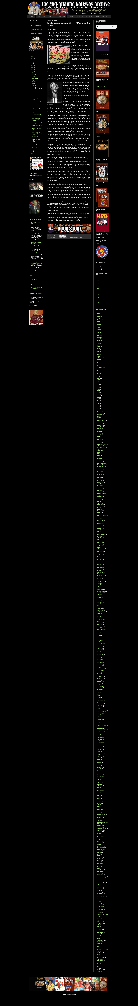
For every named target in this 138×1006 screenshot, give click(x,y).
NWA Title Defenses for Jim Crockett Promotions (36, 288)
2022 (32, 63)
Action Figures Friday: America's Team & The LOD (37, 133)
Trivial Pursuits (100, 918)
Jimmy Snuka (99, 660)
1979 (98, 289)
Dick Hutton (99, 553)
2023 (32, 62)
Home (32, 16)
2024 (32, 60)
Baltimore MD (99, 316)
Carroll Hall (99, 499)
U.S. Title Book (100, 929)
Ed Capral (99, 570)
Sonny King (99, 850)
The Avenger (99, 890)
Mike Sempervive (100, 742)
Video (98, 938)
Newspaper (99, 762)
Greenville (99, 330)
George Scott (99, 602)
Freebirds (99, 594)
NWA (98, 770)
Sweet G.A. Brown (100, 877)
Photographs (99, 792)
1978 (98, 288)
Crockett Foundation (101, 534)
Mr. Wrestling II (100, 756)
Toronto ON (99, 364)
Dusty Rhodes (100, 567)
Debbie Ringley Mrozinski (102, 548)
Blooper (98, 468)
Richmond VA (99, 354)
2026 (32, 56)
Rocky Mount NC (100, 357)
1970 (98, 376)
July (33, 81)
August (33, 80)
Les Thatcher (99, 689)
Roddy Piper (99, 831)
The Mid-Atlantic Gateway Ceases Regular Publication (36, 33)
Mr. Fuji (98, 754)
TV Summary (99, 923)
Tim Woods (99, 901)
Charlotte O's (99, 512)
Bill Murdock (99, 458)
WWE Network (100, 969)
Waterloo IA (99, 943)
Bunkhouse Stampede (101, 493)
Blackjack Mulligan (101, 463)
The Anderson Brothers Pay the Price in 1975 (37, 104)
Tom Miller (99, 903)
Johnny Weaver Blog (35, 281)
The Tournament (100, 893)
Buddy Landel (99, 490)
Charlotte (98, 321)
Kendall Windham (100, 676)
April (33, 87)
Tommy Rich (99, 904)
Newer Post (50, 242)
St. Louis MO (99, 362)
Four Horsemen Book (101, 591)
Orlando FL (99, 349)
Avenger (98, 441)
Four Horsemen (100, 589)
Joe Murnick (99, 664)
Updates (98, 933)
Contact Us (70, 16)
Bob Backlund (100, 471)
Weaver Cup (99, 948)
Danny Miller (99, 541)
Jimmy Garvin (100, 659)
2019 (32, 69)
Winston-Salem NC (101, 367)
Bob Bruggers (99, 472)
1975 (98, 283)
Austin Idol (99, 439)
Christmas (99, 517)
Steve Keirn (99, 863)
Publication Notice (79, 16)
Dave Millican (99, 544)
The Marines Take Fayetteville (35, 137)
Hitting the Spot (100, 626)
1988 (98, 304)
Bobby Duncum (100, 476)
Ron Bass (99, 833)
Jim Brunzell (99, 649)
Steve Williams (100, 866)
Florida (98, 588)
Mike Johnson (100, 736)
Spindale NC (99, 855)
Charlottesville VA (100, 514)
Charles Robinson (100, 504)
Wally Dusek (99, 941)
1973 (98, 280)
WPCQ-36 (99, 961)
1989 (98, 305)
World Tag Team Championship (100, 960)
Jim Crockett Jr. (100, 653)
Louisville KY (99, 343)
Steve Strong (99, 865)
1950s (98, 264)
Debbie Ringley (100, 547)
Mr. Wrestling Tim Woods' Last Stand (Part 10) (36, 243)
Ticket (98, 898)
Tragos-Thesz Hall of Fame (102, 914)
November (34, 74)
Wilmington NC (100, 365)
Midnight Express (100, 732)
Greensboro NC (65, 237)
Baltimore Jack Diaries (101, 444)
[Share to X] (63, 236)
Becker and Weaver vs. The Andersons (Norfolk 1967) (37, 140)
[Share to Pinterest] (65, 236)
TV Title (98, 924)
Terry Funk (99, 884)
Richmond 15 (99, 353)
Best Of (98, 452)
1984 (98, 297)
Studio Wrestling (61, 16)
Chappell (60, 237)
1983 (98, 296)
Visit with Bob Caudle (36, 112)
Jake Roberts (99, 641)
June (33, 83)
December (34, 72)
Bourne (98, 483)
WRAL (98, 963)
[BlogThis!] (61, 236)
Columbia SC (99, 324)
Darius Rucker (100, 542)
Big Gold (98, 455)
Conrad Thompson (100, 529)
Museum (98, 757)
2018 (32, 71)
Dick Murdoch (99, 554)
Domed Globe (52, 16)
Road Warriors (100, 825)
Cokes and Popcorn (101, 526)
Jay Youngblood (100, 645)
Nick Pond (99, 765)
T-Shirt (98, 879)
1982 (98, 294)
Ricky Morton (99, 817)
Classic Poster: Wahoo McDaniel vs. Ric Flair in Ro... (37, 129)
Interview (98, 630)
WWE (98, 968)
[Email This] (60, 236)
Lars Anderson (100, 687)
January (34, 147)
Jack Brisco (99, 637)
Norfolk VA (99, 348)
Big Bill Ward (99, 453)
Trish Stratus (99, 916)
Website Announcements (102, 949)
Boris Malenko (100, 482)
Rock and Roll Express (101, 828)
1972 (98, 278)
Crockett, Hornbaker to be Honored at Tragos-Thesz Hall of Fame (37, 26)
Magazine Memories (101, 705)
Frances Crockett (100, 592)
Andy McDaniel (100, 423)
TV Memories (99, 921)
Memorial (99, 721)
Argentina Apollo (100, 428)
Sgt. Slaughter (100, 846)
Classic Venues (100, 523)
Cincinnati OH (99, 518)
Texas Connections (101, 885)
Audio (98, 436)
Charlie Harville (100, 507)
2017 (32, 150)
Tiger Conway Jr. (100, 899)
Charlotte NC (99, 322)
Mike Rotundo (99, 740)
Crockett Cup (99, 533)
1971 (98, 277)
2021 (32, 65)
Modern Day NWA (100, 749)
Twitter (98, 926)
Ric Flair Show (100, 809)
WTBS (98, 966)
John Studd (99, 667)
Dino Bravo (99, 557)
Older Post (88, 242)
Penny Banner (100, 789)
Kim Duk (98, 680)
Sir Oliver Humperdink (101, 847)
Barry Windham (100, 449)
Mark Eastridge (100, 713)
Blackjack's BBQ (100, 466)
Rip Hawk (99, 823)
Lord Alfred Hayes (100, 695)
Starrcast (99, 861)
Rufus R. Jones (100, 836)
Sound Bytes (99, 852)
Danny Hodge (99, 539)
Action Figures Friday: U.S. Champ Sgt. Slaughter (36, 98)
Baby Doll (99, 442)
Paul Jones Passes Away (37, 106)
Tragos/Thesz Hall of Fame (100, 16)
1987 (98, 302)
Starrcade (99, 860)
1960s (98, 266)
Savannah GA (100, 359)
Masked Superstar (100, 714)
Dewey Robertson (100, 551)
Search (45, 16)
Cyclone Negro (100, 537)
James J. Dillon (100, 643)
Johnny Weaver (100, 670)
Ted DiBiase (99, 880)
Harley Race (99, 622)
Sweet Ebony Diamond (101, 876)
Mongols (98, 751)
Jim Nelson (99, 656)
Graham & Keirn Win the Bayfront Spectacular (37, 126)
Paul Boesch (99, 779)
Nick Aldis (99, 764)
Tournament (99, 912)
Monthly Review (100, 753)
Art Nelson (99, 431)
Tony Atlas (99, 907)
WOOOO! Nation (100, 957)
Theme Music (99, 895)
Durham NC (99, 565)
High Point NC (100, 335)
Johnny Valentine (100, 668)
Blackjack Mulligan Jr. (101, 464)
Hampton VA (99, 334)
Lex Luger (99, 691)
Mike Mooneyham (100, 737)
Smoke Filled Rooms (101, 849)
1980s (98, 269)
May (33, 85)
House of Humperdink (101, 629)
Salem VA (99, 838)
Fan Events (99, 578)
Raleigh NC (99, 351)
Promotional (99, 800)
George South (99, 603)
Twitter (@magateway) (101, 86)
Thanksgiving (99, 887)
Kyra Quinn (99, 684)
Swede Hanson (100, 874)
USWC (98, 935)
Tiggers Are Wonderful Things (37, 252)
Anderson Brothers (101, 420)
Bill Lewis (99, 457)
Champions (99, 501)
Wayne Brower (100, 944)
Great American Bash (101, 611)
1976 (98, 285)
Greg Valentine (72, 237)
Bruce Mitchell (100, 487)
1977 (57, 237)
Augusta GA (99, 315)
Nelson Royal (99, 760)
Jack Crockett (100, 638)
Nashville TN (99, 346)
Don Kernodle (99, 561)
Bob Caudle (99, 474)
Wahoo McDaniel (78, 237)
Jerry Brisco (99, 648)
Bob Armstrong (100, 469)
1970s (54, 237)
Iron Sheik (99, 632)
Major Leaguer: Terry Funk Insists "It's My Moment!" (37, 94)
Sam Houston (99, 839)
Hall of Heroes (88, 16)
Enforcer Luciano (100, 575)
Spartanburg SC (100, 360)
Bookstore (39, 16)
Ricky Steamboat (100, 819)
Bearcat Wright (100, 450)
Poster (98, 795)
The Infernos (99, 892)
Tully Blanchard (100, 920)
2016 (32, 151)
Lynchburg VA (100, 345)
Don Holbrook (99, 559)
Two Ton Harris (100, 928)
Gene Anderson (100, 596)
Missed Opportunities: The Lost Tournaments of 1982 (37, 90)
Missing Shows (100, 746)
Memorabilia (99, 719)
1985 (98, 299)
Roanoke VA (99, 356)
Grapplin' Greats (100, 610)
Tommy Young (100, 906)
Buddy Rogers (100, 491)
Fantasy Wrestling (100, 581)
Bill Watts (99, 460)
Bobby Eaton (99, 477)
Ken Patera (99, 675)
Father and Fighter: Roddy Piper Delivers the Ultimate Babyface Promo (36, 263)
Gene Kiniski (99, 597)
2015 (32, 153)
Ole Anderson (99, 774)
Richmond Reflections (101, 814)
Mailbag (98, 708)
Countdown (99, 531)
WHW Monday (100, 952)
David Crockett (100, 545)
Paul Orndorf (99, 784)
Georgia (98, 605)
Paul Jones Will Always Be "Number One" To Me (37, 101)
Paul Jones (99, 782)
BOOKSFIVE (99, 480)
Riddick (98, 820)
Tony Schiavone (100, 909)
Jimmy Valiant (100, 662)
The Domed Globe (34, 278)
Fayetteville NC (100, 326)
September (34, 78)
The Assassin (99, 888)
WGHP (98, 951)
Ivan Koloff (99, 634)
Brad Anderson (100, 485)
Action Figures (100, 413)
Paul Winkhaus (100, 785)
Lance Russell (100, 686)
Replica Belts (99, 804)
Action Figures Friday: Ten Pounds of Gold (37, 123)
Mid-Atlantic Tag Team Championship (101, 727)
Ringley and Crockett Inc (102, 822)
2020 (32, 67)
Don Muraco (99, 562)
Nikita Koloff (99, 767)
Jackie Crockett (100, 640)
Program (98, 798)
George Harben (100, 600)
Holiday (98, 627)
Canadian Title (100, 496)
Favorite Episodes (100, 583)
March (33, 144)
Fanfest (98, 580)
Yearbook (99, 971)
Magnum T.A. (99, 706)
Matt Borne (99, 716)
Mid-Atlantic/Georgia (101, 731)
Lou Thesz (99, 697)
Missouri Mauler (100, 748)
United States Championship (100, 932)
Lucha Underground (101, 700)
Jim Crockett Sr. (100, 654)
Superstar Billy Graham (101, 873)
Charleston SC (100, 319)
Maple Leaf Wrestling (101, 711)
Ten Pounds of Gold (101, 882)
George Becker (100, 599)
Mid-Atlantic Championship (102, 722)
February (34, 145)
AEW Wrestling (100, 414)
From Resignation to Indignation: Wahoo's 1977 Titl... (36, 119)
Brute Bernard (99, 488)
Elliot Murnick (99, 573)
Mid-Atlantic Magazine (101, 725)
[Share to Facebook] (64, 236)
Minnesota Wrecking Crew (102, 743)
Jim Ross (99, 657)
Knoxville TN (99, 340)
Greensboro (99, 613)
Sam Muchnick (100, 841)
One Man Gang (100, 776)
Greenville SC (99, 332)
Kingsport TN (99, 338)
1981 (98, 292)
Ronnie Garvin (100, 835)
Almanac (98, 419)
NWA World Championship (102, 772)
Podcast (98, 793)
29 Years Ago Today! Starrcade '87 (35, 233)
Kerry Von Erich (100, 678)
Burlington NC (99, 318)
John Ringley (99, 665)
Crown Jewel (99, 536)
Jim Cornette (99, 651)
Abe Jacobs (99, 411)
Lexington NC (99, 341)
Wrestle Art (99, 965)
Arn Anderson (99, 430)
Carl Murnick (99, 498)
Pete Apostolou (100, 790)
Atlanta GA (99, 313)
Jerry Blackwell (100, 646)
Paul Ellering (99, 781)
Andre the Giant (100, 422)
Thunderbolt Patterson (101, 896)
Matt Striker (99, 718)
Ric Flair (98, 808)
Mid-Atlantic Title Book (101, 729)
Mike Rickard (99, 739)
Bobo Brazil (99, 479)
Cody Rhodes (99, 525)
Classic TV (99, 522)
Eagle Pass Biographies (102, 569)
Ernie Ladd (99, 577)
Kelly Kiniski (99, 673)
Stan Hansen (99, 858)
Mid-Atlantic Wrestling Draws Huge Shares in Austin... (37, 115)
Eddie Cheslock (100, 572)
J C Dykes (99, 635)
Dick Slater (99, 556)
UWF (98, 937)
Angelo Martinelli (100, 425)
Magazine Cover (100, 703)
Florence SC (99, 327)
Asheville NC (99, 311)
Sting (98, 868)
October (34, 76)
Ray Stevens (99, 803)
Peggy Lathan (99, 787)
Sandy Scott (99, 842)
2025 (32, 58)
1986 (98, 300)
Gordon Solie (99, 608)
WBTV (98, 946)
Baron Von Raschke (101, 447)
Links (98, 694)
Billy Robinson (100, 461)
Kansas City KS (100, 337)
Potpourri (98, 796)
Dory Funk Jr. (99, 564)
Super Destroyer (100, 871)
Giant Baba (99, 607)
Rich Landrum (99, 811)
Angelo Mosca (100, 426)
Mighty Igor (99, 734)
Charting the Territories (101, 515)
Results (98, 806)
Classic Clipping (100, 520)
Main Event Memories (101, 710)
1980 (98, 291)
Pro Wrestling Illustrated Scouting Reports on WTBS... (37, 109)
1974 (98, 281)
